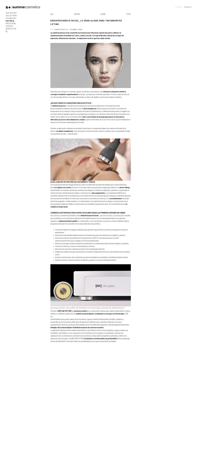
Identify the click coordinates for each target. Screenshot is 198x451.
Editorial (10, 21)
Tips (128, 14)
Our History (11, 13)
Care (103, 14)
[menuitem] (179, 7)
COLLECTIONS (11, 16)
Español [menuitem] (179, 7)
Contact (9, 26)
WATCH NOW (11, 23)
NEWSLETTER (11, 29)
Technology (11, 18)
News (77, 14)
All (52, 14)
